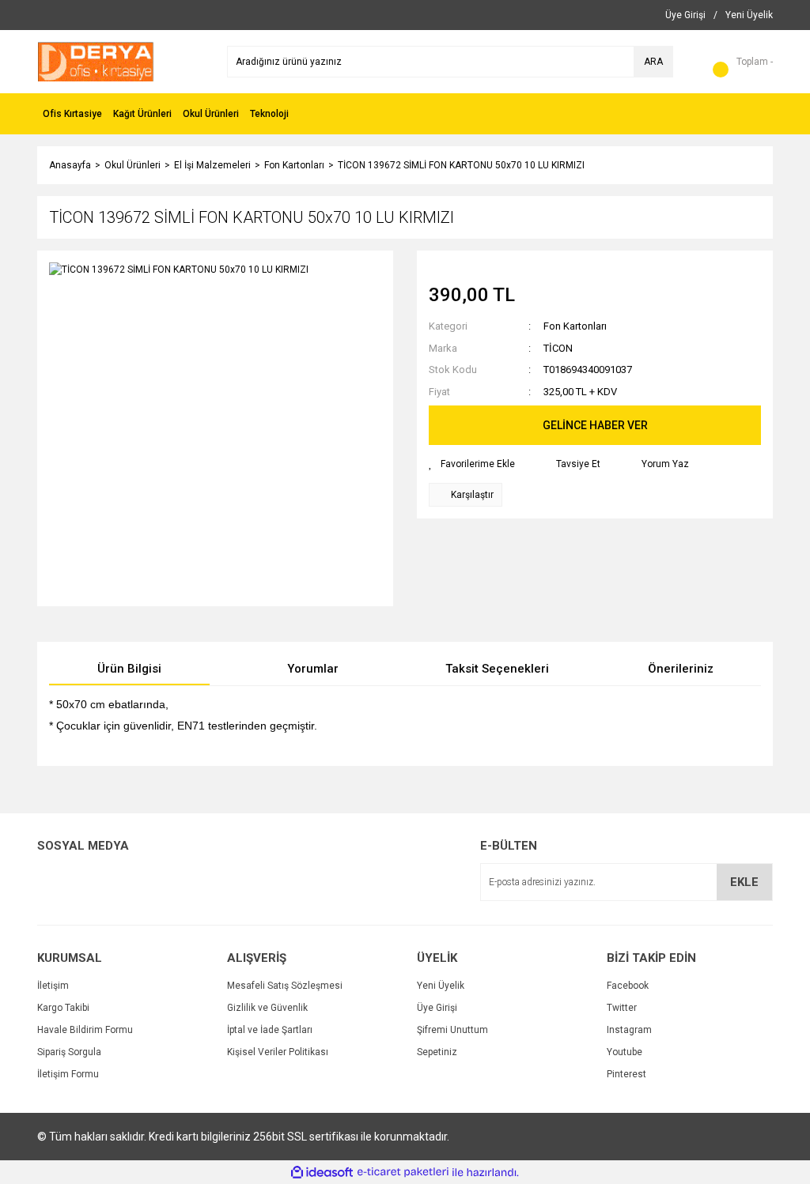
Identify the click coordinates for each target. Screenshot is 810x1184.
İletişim (53, 985)
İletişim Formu (68, 1074)
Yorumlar (313, 669)
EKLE (744, 882)
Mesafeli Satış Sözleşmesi (285, 985)
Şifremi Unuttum (452, 1029)
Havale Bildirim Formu (85, 1029)
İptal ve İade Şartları (269, 1029)
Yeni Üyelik (440, 985)
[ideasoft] (322, 1172)
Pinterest (626, 1074)
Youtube (624, 1052)
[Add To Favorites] (472, 464)
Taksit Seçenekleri (497, 669)
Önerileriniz (680, 669)
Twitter (622, 1007)
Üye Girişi (437, 1007)
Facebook (628, 985)
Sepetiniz (437, 1052)
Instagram (629, 1029)
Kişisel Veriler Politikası (277, 1052)
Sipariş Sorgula (69, 1052)
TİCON (558, 348)
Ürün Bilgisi (129, 669)
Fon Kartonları (575, 326)
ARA (653, 61)
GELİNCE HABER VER (595, 425)
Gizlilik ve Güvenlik (267, 1007)
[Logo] (95, 60)
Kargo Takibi (63, 1007)
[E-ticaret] (403, 1172)
